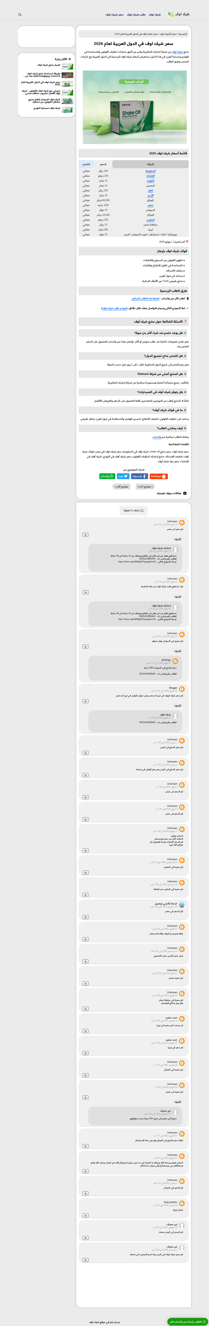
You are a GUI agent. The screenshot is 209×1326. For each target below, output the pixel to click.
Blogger (173, 687)
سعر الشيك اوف (168, 34)
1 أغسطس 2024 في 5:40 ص (157, 1114)
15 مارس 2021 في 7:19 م (165, 1065)
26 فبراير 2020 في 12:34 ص (164, 691)
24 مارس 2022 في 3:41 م (165, 1205)
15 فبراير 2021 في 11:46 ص (164, 1043)
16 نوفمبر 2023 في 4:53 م (165, 1227)
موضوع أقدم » (121, 486)
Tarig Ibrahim (170, 1202)
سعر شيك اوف (114, 14)
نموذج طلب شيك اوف (114, 308)
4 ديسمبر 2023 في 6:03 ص (164, 1250)
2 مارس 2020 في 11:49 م (165, 765)
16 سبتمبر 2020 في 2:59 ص (164, 884)
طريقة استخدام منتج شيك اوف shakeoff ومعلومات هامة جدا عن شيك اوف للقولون (42, 75)
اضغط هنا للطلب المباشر (145, 298)
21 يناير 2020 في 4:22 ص (165, 524)
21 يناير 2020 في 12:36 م (165, 582)
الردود (178, 539)
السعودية (150, 170)
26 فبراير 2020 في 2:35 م (159, 718)
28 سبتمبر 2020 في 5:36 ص (164, 907)
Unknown (172, 521)
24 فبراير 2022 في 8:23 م (165, 1158)
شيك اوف (155, 14)
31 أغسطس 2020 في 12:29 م (163, 862)
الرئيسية (183, 34)
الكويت (150, 180)
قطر (150, 190)
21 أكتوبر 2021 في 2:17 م (165, 1136)
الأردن (150, 195)
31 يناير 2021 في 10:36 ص (165, 973)
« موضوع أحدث (145, 486)
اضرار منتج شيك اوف (48, 65)
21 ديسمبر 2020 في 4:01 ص (164, 951)
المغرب (150, 219)
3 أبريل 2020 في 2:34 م (166, 787)
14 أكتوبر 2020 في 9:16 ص (164, 929)
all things (166, 660)
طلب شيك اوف (136, 14)
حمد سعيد (171, 1017)
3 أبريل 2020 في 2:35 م (166, 809)
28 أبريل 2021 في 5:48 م (166, 1087)
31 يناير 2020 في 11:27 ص (158, 663)
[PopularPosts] (67, 68)
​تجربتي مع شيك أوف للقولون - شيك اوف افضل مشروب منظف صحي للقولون (41, 92)
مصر (150, 205)
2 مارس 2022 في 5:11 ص (165, 1183)
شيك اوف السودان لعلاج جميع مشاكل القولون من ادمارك (44, 100)
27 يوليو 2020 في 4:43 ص (165, 831)
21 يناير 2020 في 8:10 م (160, 609)
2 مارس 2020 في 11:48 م (165, 742)
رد (85, 534)
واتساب (157, 436)
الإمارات (150, 175)
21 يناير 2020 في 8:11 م (160, 551)
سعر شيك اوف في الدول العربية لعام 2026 (40, 83)
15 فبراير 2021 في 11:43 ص (164, 1021)
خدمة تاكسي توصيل (166, 903)
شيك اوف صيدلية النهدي (46, 108)
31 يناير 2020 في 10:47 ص (165, 636)
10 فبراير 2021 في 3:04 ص (164, 995)
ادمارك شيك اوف (161, 548)
